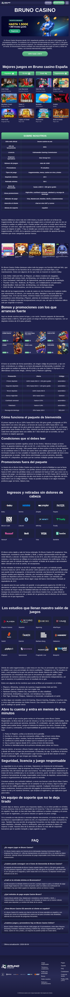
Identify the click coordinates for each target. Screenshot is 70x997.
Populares (8, 73)
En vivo (25, 73)
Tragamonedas (59, 73)
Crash (42, 73)
